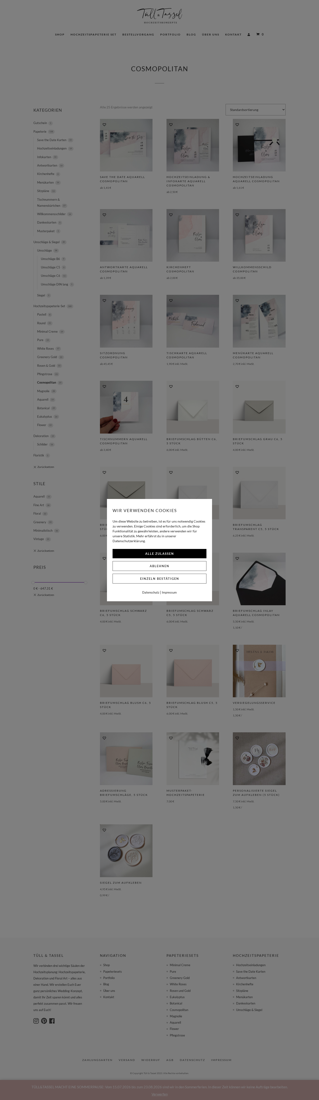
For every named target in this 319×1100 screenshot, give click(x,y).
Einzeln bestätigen (159, 578)
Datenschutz (150, 592)
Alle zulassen (159, 553)
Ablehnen (159, 566)
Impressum (169, 592)
